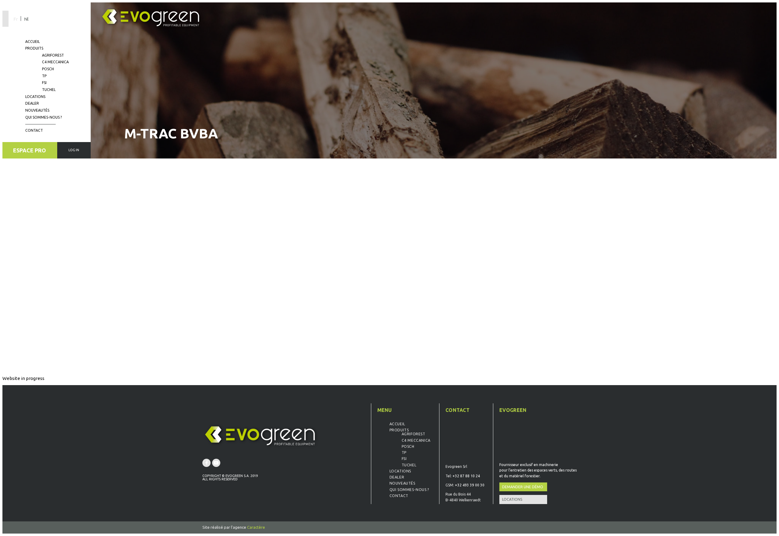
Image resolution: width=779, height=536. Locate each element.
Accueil (32, 42)
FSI (44, 83)
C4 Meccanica (55, 62)
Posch (48, 69)
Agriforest (53, 55)
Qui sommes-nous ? (43, 117)
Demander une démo (522, 487)
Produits (34, 48)
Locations (35, 97)
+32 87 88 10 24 (466, 476)
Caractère (256, 527)
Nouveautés (37, 110)
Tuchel (49, 90)
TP (44, 76)
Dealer (32, 103)
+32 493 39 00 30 (469, 485)
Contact (34, 130)
